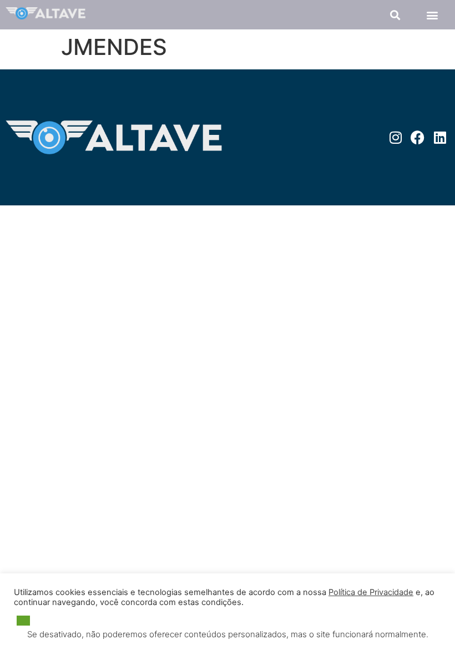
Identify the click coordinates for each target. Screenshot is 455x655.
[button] (395, 15)
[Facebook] (417, 137)
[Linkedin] (439, 137)
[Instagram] (395, 137)
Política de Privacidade (370, 592)
